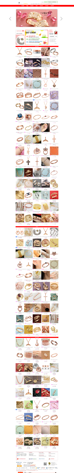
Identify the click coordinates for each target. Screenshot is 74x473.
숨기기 (55, 472)
